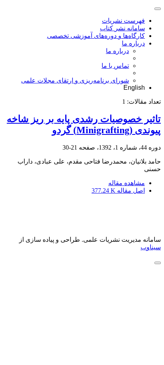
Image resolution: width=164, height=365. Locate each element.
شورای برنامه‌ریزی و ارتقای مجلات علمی (75, 80)
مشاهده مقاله (126, 183)
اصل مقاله (118, 190)
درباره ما (133, 43)
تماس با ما (115, 65)
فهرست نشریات (123, 20)
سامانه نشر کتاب (122, 28)
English (134, 87)
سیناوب (151, 247)
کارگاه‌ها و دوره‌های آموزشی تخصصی (96, 35)
